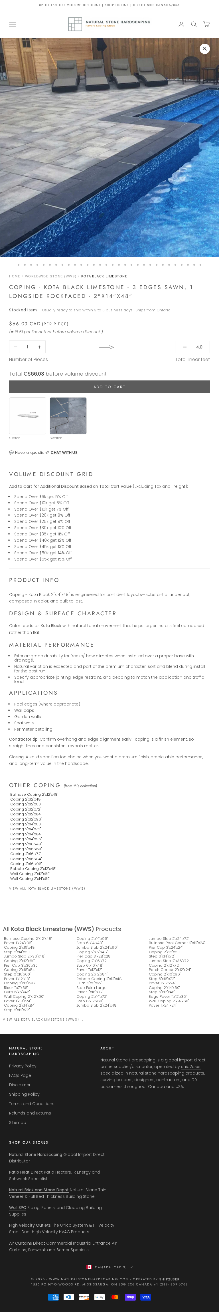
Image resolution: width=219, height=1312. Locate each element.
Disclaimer (20, 1085)
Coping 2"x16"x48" (26, 844)
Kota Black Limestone (104, 276)
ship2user (191, 1066)
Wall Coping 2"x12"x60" (30, 873)
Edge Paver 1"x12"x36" (168, 997)
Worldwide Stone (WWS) (50, 276)
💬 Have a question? (43, 452)
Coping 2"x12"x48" (26, 799)
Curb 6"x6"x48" (17, 992)
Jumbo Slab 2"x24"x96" (97, 948)
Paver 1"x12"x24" (162, 983)
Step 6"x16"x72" (162, 979)
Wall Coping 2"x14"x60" (30, 878)
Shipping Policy (24, 1094)
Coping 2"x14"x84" (26, 834)
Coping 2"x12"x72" (25, 809)
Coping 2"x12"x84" (26, 814)
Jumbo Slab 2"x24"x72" (169, 939)
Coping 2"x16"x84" (26, 859)
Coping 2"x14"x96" (26, 839)
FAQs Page (20, 1075)
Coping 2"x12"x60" (26, 804)
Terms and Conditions (31, 1104)
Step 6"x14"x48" (89, 943)
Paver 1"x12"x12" (89, 970)
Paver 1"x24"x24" (163, 1005)
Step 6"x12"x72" (17, 1010)
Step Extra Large (91, 988)
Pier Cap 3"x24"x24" (166, 948)
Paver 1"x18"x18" (89, 992)
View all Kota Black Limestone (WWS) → (49, 888)
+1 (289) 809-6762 (171, 1284)
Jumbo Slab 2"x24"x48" (96, 1005)
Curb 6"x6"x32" (89, 983)
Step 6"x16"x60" (17, 974)
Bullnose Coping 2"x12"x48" (34, 794)
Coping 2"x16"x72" (25, 853)
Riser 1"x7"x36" (16, 988)
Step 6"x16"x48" (89, 966)
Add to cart (110, 387)
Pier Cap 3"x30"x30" (21, 966)
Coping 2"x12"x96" (26, 819)
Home (14, 276)
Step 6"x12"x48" (162, 992)
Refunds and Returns (30, 1113)
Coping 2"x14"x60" (26, 824)
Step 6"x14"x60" (17, 952)
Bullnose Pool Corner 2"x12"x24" (177, 943)
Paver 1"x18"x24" (17, 1001)
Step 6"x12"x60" (89, 1001)
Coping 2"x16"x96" (26, 863)
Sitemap (17, 1122)
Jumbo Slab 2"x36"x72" (169, 961)
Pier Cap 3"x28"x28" (93, 956)
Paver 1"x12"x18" (17, 979)
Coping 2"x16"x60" (26, 849)
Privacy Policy (22, 1066)
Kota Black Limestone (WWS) (52, 929)
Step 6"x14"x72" (162, 956)
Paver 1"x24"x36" (18, 943)
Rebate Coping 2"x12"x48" (33, 868)
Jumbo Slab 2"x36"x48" (24, 956)
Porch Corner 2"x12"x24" (170, 970)
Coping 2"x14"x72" (25, 829)
